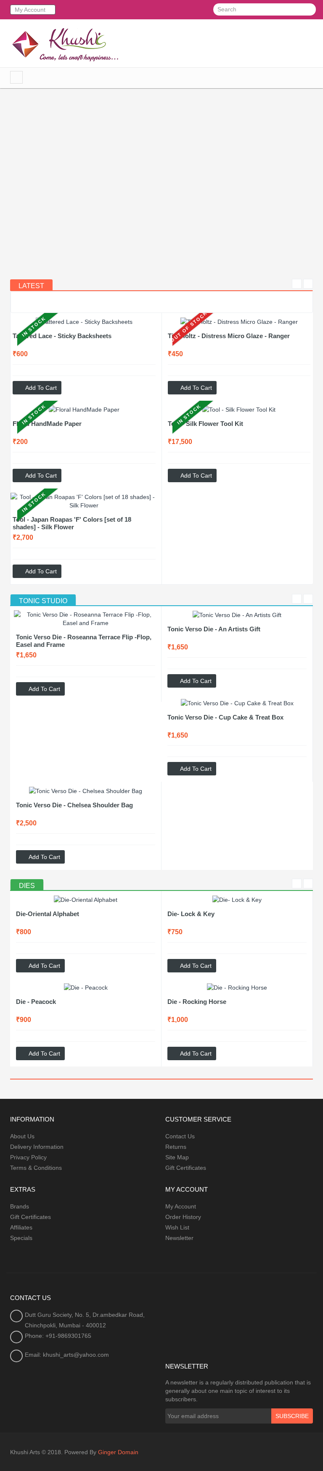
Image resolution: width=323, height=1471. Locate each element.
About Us (22, 1136)
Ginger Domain (118, 1452)
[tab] (43, 601)
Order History (183, 1217)
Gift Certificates (185, 1167)
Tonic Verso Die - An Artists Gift (213, 629)
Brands (19, 1206)
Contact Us (180, 1136)
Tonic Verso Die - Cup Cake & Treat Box (225, 717)
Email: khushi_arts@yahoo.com (67, 1354)
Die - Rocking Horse (196, 1001)
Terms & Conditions (36, 1167)
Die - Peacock (36, 1001)
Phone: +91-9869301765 (58, 1335)
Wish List (177, 1227)
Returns (175, 1146)
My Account (180, 1206)
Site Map (177, 1157)
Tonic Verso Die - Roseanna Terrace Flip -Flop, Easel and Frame (83, 640)
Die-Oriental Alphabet (47, 913)
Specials (21, 1238)
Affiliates (21, 1227)
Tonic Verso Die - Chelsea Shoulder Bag (74, 805)
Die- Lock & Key (190, 913)
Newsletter (179, 1238)
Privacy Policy (28, 1157)
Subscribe (292, 1416)
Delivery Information (37, 1146)
